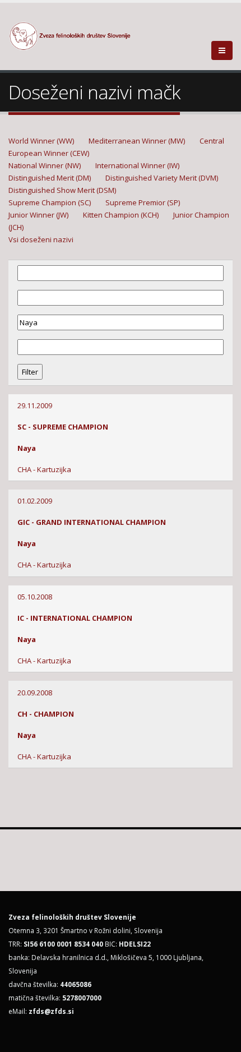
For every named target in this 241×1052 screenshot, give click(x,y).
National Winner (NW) (44, 165)
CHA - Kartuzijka (44, 469)
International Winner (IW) (137, 165)
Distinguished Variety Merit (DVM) (161, 178)
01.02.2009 (34, 501)
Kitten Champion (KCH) (121, 215)
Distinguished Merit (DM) (49, 178)
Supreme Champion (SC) (49, 202)
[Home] (76, 35)
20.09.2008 (34, 693)
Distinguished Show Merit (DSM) (62, 190)
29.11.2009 (34, 405)
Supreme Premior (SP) (142, 202)
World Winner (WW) (41, 141)
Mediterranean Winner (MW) (137, 141)
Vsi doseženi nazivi (40, 239)
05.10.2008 (34, 597)
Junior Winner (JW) (38, 215)
